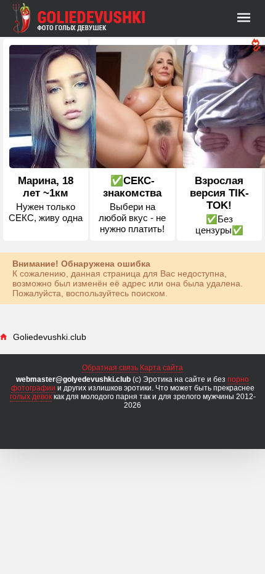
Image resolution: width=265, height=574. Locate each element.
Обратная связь (110, 367)
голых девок (31, 396)
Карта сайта (161, 367)
